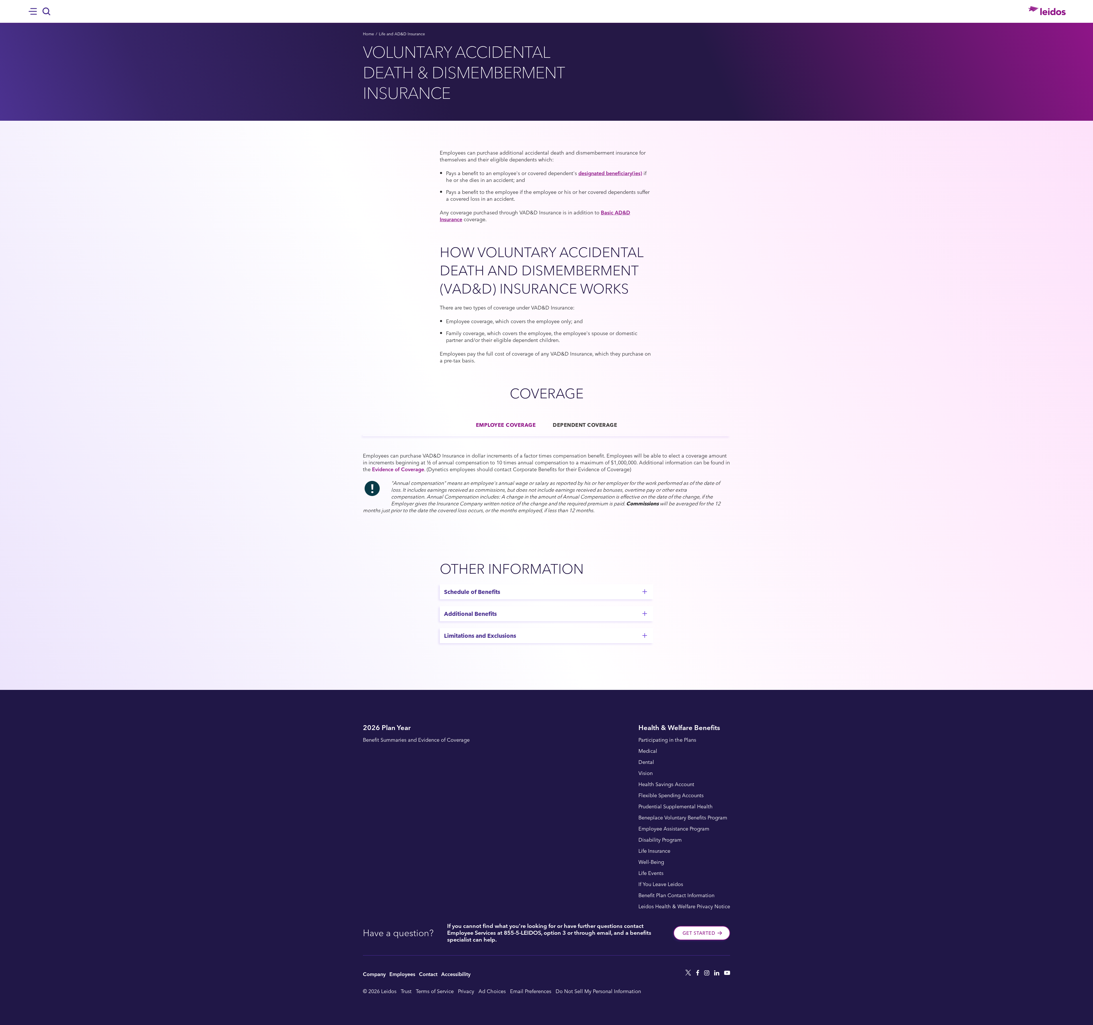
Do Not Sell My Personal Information (598, 991)
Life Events (650, 873)
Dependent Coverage (585, 425)
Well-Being (651, 862)
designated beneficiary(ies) (610, 173)
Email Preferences (530, 991)
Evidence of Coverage (398, 469)
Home (368, 34)
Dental (646, 762)
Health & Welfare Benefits (679, 728)
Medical (647, 751)
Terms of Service (435, 991)
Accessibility (456, 974)
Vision (645, 773)
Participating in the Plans (667, 740)
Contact (428, 974)
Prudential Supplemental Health (675, 806)
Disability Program (660, 840)
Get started (699, 933)
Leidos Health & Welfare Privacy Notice (684, 906)
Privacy (466, 991)
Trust (406, 991)
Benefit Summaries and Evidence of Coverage (416, 740)
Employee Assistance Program (673, 828)
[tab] (506, 424)
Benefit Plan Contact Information (676, 895)
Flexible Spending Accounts (671, 795)
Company (374, 974)
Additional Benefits (470, 613)
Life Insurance (654, 851)
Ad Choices (492, 991)
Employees (402, 974)
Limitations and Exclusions (480, 635)
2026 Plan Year (387, 728)
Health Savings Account (666, 784)
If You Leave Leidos (660, 884)
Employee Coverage (506, 425)
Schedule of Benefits (472, 591)
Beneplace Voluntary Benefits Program (682, 817)
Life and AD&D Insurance (402, 34)
